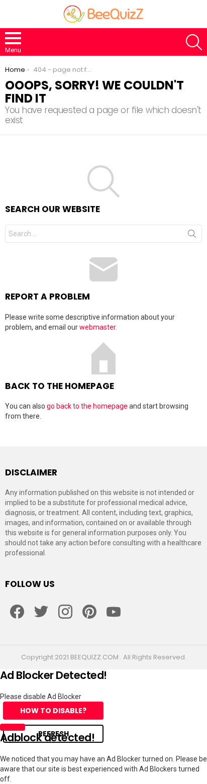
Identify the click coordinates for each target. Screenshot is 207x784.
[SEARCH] (194, 42)
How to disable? (53, 711)
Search (192, 236)
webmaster (97, 327)
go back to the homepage (87, 406)
